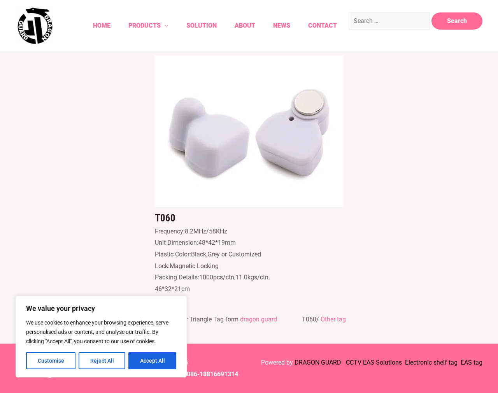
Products (144, 25)
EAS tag (470, 362)
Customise (51, 361)
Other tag (333, 319)
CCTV (353, 362)
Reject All (102, 361)
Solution (201, 25)
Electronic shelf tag (431, 362)
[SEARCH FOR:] (390, 21)
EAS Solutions (383, 362)
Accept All (152, 361)
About (245, 25)
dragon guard (258, 319)
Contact (322, 25)
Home (101, 25)
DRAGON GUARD (319, 362)
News (281, 25)
